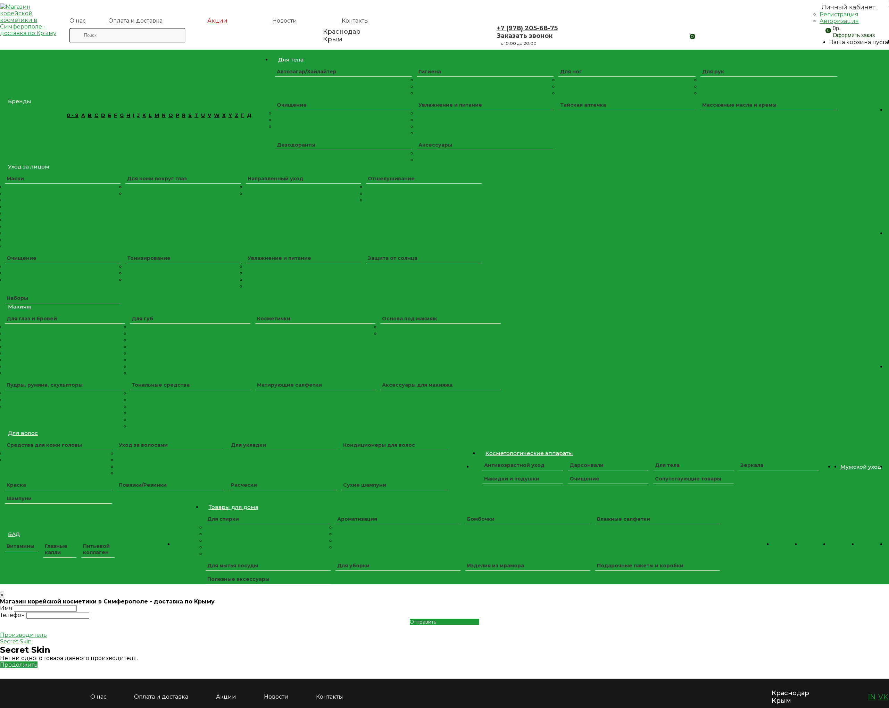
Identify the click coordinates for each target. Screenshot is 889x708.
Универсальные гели (272, 280)
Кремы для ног (576, 80)
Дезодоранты (296, 145)
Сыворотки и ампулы (272, 187)
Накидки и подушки (511, 479)
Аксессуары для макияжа (417, 385)
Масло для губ (148, 354)
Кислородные (22, 214)
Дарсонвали (587, 465)
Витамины (20, 546)
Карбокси (17, 207)
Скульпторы (19, 407)
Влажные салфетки (623, 519)
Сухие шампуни (364, 485)
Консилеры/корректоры (160, 413)
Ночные (15, 220)
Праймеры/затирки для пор (414, 334)
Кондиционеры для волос (379, 445)
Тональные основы (153, 426)
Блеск (137, 334)
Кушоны (140, 420)
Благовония (350, 541)
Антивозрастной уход (514, 465)
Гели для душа (293, 113)
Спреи (425, 133)
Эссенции (258, 194)
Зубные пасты (434, 87)
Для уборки (353, 565)
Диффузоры (350, 547)
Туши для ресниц (27, 373)
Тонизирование (149, 258)
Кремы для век (144, 187)
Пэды (132, 273)
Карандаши (144, 340)
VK (883, 697)
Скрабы (375, 194)
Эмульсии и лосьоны (271, 286)
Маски (15, 178)
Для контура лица (27, 200)
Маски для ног (576, 87)
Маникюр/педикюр (441, 153)
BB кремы (142, 393)
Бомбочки (481, 519)
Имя (6, 608)
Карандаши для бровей (35, 334)
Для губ (142, 318)
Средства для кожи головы (44, 445)
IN (871, 697)
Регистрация (839, 14)
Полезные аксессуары (238, 579)
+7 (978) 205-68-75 (527, 28)
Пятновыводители (228, 554)
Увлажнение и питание (450, 105)
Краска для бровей (29, 347)
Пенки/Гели (19, 280)
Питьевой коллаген (96, 549)
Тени (11, 360)
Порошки (218, 547)
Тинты (137, 373)
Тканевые (17, 233)
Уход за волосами (143, 445)
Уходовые (17, 247)
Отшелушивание (391, 178)
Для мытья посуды (232, 565)
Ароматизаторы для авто (366, 534)
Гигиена (429, 71)
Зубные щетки (435, 93)
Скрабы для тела (296, 127)
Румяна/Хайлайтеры (30, 400)
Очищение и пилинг (583, 93)
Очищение (292, 105)
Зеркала (751, 465)
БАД (14, 534)
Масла (425, 127)
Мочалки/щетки (436, 160)
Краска (16, 485)
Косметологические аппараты (529, 453)
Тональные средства (161, 385)
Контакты (355, 20)
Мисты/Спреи (142, 267)
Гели (211, 528)
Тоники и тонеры (146, 280)
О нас (77, 20)
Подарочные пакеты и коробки (640, 565)
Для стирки (223, 519)
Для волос (23, 433)
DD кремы (143, 407)
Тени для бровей (26, 367)
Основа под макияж (409, 318)
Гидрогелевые (22, 194)
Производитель (23, 635)
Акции (217, 20)
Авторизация (839, 21)
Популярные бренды (30, 115)
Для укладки (248, 445)
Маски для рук (718, 87)
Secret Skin (16, 641)
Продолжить (19, 664)
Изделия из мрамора (495, 565)
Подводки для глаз (29, 354)
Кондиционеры (225, 534)
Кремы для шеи (265, 273)
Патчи (133, 194)
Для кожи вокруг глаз (157, 178)
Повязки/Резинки (143, 485)
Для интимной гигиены (445, 80)
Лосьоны (428, 120)
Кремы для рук (719, 80)
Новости (284, 20)
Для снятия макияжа (30, 273)
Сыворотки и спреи (141, 467)
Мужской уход (860, 466)
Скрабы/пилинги (25, 454)
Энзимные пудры (387, 200)
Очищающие (20, 227)
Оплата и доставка (135, 20)
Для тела (291, 59)
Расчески (244, 485)
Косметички (273, 318)
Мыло (282, 120)
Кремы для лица (266, 267)
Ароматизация (357, 519)
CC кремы (142, 400)
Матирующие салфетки (289, 385)
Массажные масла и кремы (739, 105)
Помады (140, 360)
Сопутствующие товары (688, 479)
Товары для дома (233, 507)
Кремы (425, 113)
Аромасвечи (350, 528)
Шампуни (19, 498)
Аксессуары (435, 145)
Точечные (17, 240)
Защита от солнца (392, 258)
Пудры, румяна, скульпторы (45, 385)
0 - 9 (72, 115)
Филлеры (128, 473)
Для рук (713, 71)
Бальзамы (142, 327)
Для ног (571, 71)
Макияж (19, 306)
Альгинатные (21, 187)
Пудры (13, 393)
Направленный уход (275, 178)
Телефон (12, 615)
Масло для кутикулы (725, 93)
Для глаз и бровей (32, 318)
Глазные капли (56, 549)
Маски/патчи (146, 347)
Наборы (17, 298)
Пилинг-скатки (384, 187)
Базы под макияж (402, 327)
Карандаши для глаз (30, 340)
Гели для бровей (26, 327)
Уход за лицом (28, 166)
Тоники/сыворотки (28, 460)
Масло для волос (138, 460)
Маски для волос (138, 454)
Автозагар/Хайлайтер (307, 71)
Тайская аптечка (583, 105)
